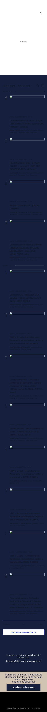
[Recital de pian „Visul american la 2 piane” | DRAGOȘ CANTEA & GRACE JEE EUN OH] (27, 412)
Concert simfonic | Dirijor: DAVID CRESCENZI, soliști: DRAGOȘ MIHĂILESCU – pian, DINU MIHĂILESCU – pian (26, 249)
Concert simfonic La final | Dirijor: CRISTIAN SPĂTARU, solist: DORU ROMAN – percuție (27, 123)
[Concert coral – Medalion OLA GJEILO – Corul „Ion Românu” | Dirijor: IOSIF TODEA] (27, 279)
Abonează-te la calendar (22, 632)
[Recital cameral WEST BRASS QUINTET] (27, 189)
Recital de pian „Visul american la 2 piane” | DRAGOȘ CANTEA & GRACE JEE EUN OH (27, 431)
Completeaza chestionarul (23, 687)
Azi (23, 624)
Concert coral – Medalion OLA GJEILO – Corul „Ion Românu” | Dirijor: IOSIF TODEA (25, 297)
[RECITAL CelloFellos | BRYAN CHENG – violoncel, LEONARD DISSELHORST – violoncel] (27, 147)
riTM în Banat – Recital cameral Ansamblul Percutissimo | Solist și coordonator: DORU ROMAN (26, 340)
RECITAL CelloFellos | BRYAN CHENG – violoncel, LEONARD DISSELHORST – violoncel (25, 166)
